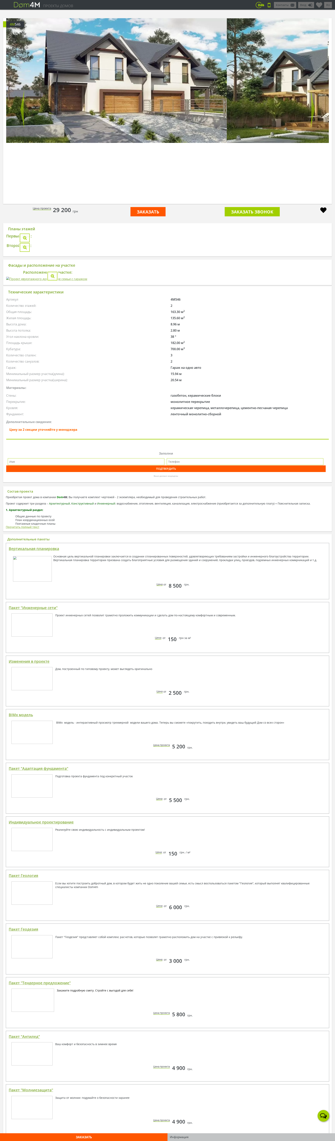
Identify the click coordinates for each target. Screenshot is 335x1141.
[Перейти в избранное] (319, 3)
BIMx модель (21, 920)
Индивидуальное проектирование (41, 1028)
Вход (303, 5)
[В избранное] (323, 210)
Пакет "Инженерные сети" (33, 813)
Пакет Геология (23, 1081)
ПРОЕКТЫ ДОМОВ (58, 5)
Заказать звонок (252, 212)
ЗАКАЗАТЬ (148, 212)
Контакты (282, 5)
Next (313, 109)
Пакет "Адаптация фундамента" (38, 974)
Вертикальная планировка (34, 754)
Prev (22, 109)
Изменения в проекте (29, 867)
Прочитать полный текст (22, 733)
